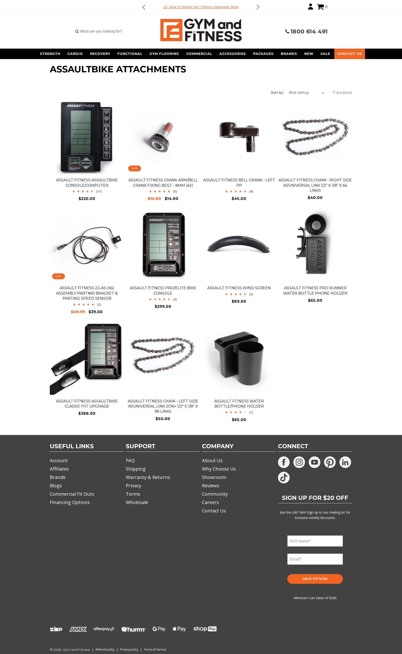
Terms (133, 494)
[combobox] (101, 31)
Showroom (214, 477)
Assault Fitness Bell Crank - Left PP (239, 182)
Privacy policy (129, 649)
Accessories (232, 54)
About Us (212, 460)
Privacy (133, 485)
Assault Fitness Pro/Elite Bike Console (163, 290)
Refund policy (105, 649)
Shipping (136, 469)
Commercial (199, 54)
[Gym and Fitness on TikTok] (284, 477)
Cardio (75, 54)
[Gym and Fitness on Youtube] (314, 462)
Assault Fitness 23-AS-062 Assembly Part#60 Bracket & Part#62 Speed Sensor (87, 293)
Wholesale (137, 502)
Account (59, 460)
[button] (320, 6)
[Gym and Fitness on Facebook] (284, 462)
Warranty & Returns (148, 477)
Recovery (100, 54)
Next (257, 7)
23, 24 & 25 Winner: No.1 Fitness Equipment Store (201, 7)
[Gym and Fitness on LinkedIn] (345, 462)
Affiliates (59, 469)
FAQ (130, 460)
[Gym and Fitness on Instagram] (299, 462)
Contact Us (349, 54)
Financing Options (70, 502)
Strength (50, 54)
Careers (210, 502)
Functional (129, 54)
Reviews (210, 485)
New (308, 54)
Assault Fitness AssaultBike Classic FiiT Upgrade (87, 403)
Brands (289, 54)
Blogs (56, 485)
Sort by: (277, 92)
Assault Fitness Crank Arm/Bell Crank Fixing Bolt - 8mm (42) (163, 182)
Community (215, 494)
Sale (325, 54)
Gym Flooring (164, 54)
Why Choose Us (219, 469)
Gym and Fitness (76, 649)
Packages (263, 54)
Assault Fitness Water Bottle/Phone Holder (239, 403)
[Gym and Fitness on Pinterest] (330, 462)
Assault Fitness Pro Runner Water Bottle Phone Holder (315, 290)
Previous (144, 7)
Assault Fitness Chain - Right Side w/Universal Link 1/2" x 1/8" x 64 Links (315, 185)
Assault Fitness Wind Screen (239, 288)
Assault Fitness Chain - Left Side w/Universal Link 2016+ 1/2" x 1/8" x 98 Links (163, 406)
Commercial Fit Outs (72, 494)
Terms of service (155, 649)
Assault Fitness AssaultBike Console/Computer (87, 182)
